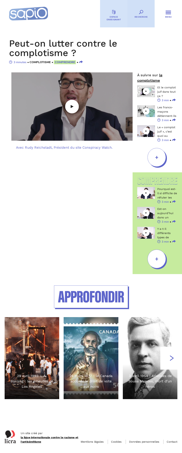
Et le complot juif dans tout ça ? (166, 92)
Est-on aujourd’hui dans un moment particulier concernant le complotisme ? (167, 213)
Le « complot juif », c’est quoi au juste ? (166, 132)
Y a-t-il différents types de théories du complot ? (165, 233)
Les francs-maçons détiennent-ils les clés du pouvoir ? (166, 112)
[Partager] (81, 62)
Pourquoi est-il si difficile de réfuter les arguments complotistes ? (167, 193)
